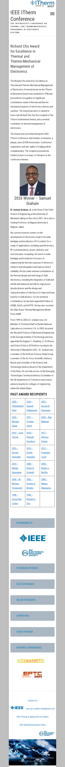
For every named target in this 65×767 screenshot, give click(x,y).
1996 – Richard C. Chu (31, 499)
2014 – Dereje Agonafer (31, 452)
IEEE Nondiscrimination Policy (33, 725)
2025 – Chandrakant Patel (18, 406)
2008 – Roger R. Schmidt (30, 468)
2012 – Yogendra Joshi (45, 452)
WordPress (41, 761)
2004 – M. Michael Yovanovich (17, 483)
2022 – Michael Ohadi (15, 421)
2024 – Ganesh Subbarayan (32, 406)
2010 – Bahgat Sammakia (16, 468)
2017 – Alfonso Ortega (45, 437)
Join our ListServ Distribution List (40, 708)
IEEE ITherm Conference (23, 15)
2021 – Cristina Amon (30, 421)
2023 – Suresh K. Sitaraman (45, 406)
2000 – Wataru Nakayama (46, 483)
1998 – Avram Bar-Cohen (17, 499)
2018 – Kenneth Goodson (31, 437)
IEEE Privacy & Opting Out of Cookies (32, 717)
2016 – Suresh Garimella (16, 452)
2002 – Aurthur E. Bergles (31, 483)
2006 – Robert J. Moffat (45, 468)
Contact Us (32, 700)
